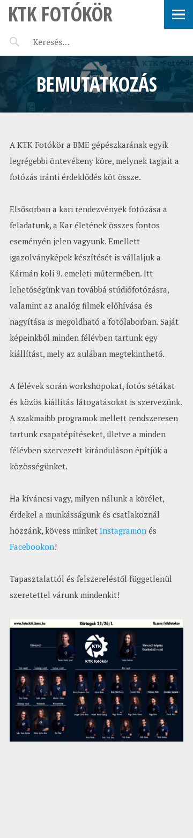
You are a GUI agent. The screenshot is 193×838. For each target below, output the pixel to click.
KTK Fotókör (60, 13)
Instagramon (123, 530)
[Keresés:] (76, 42)
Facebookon (32, 546)
